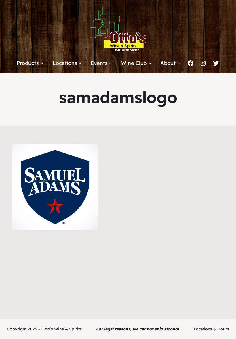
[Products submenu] (41, 63)
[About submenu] (178, 63)
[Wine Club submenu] (149, 63)
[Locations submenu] (79, 63)
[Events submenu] (110, 63)
